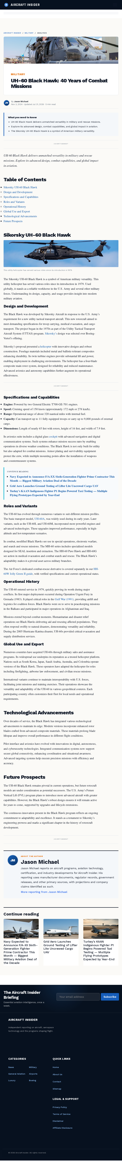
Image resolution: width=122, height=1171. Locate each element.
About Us (57, 1074)
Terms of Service (61, 1114)
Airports (33, 1074)
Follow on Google (77, 1165)
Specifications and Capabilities (21, 197)
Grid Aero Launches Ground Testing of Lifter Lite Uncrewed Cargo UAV (54, 486)
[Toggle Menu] (115, 5)
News (11, 1067)
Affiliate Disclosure (62, 1128)
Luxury (11, 1080)
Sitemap (57, 1089)
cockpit (53, 436)
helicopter (45, 346)
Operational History (15, 206)
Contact (57, 1081)
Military (29, 33)
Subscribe (110, 996)
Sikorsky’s (51, 333)
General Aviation (16, 1074)
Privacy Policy (60, 1107)
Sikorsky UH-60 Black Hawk (20, 187)
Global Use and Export (17, 211)
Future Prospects (13, 221)
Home (56, 1067)
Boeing (32, 1080)
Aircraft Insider (12, 33)
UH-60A (40, 518)
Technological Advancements (20, 216)
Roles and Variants (14, 202)
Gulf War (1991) (64, 599)
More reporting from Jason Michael (44, 891)
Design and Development (18, 192)
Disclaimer (58, 1121)
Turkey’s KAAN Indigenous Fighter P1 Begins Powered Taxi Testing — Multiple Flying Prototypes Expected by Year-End (58, 493)
